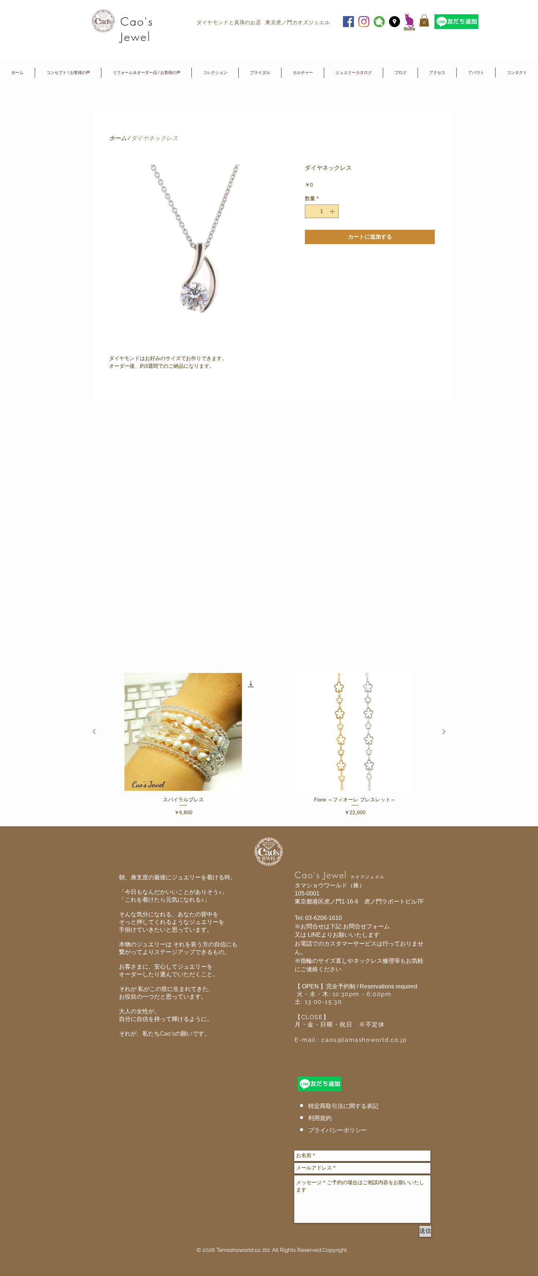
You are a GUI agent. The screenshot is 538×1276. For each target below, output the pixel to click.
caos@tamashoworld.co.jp (364, 1039)
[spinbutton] (321, 211)
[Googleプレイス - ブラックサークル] (394, 21)
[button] (424, 20)
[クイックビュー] (183, 732)
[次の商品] (444, 731)
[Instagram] (363, 21)
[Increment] (332, 211)
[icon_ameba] (379, 21)
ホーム (118, 138)
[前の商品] (94, 731)
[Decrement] (310, 211)
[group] (269, 746)
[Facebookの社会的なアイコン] (348, 21)
